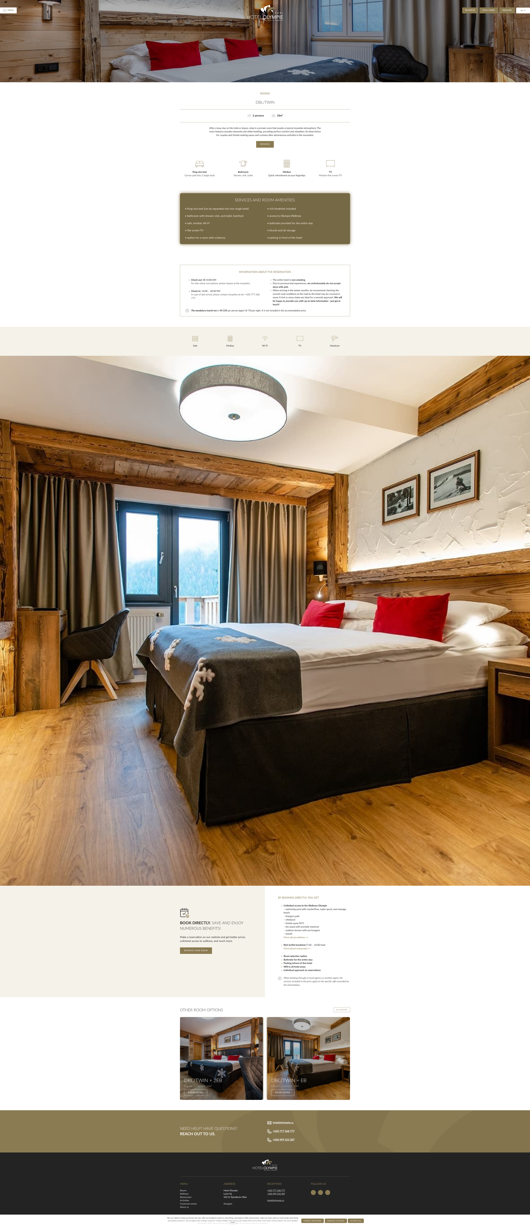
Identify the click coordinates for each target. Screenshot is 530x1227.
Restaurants (185, 1197)
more (233, 1222)
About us (184, 1207)
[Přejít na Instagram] (320, 1192)
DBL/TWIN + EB (288, 1080)
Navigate (228, 1204)
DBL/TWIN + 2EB (203, 1080)
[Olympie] (265, 10)
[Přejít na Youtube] (327, 1192)
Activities (184, 1200)
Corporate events (188, 1204)
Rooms (183, 1190)
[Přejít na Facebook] (313, 1192)
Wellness (184, 1194)
